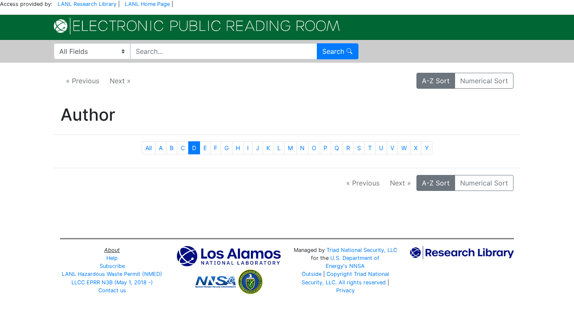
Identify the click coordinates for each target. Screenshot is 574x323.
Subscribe (112, 266)
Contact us (112, 290)
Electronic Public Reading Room (197, 26)
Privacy (345, 290)
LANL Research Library (87, 4)
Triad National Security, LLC (361, 250)
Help (112, 258)
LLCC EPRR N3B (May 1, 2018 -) (112, 282)
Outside (311, 274)
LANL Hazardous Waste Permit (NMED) (112, 274)
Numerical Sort (484, 81)
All (148, 147)
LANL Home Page (147, 4)
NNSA (357, 266)
